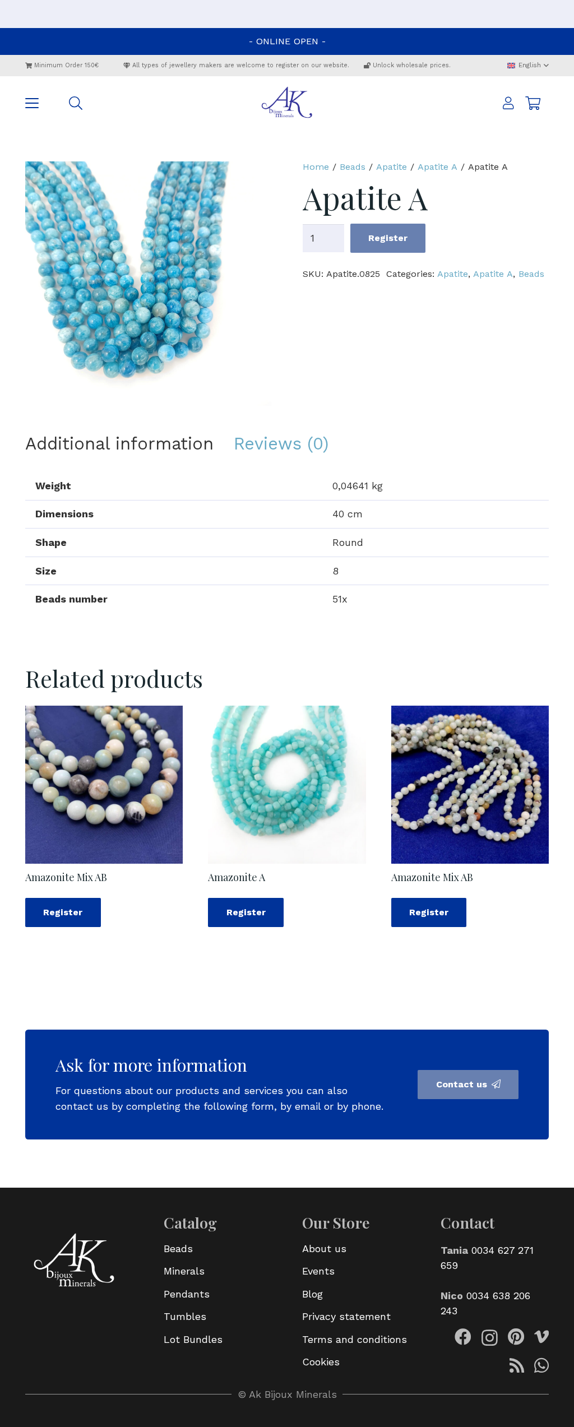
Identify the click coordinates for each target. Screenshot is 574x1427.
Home (316, 166)
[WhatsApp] (541, 1365)
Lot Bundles (193, 1339)
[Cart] (533, 103)
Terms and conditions (354, 1339)
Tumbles (185, 1316)
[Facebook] (463, 1336)
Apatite (391, 166)
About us (324, 1248)
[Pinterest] (516, 1336)
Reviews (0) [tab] (281, 443)
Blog (312, 1294)
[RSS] (517, 1365)
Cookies (321, 1362)
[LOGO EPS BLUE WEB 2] (287, 103)
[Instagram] (490, 1337)
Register (388, 238)
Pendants (187, 1294)
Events (318, 1271)
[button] (528, 65)
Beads (352, 166)
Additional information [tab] (119, 443)
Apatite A (437, 166)
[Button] (508, 103)
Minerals (184, 1271)
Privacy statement (346, 1316)
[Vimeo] (541, 1336)
